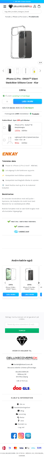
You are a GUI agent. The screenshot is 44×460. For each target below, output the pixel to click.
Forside (8, 17)
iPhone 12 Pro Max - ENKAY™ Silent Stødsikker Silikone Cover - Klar (29, 288)
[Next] (39, 283)
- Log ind (20, 427)
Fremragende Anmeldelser (17, 114)
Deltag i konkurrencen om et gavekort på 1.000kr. (22, 318)
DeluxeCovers (10, 453)
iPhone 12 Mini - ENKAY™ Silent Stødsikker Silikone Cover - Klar (11, 288)
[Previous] (5, 283)
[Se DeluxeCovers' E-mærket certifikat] (28, 438)
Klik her (34, 166)
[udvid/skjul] (3, 6)
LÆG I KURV (27, 101)
